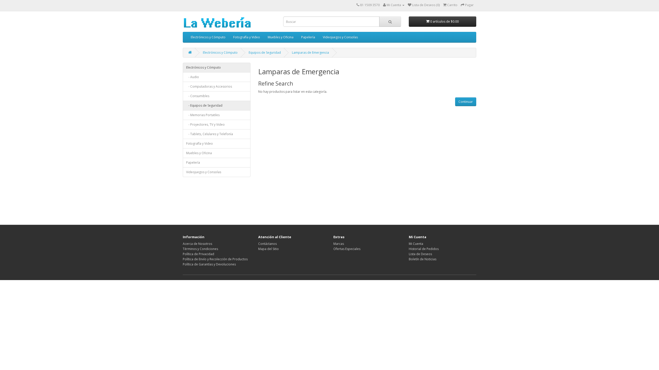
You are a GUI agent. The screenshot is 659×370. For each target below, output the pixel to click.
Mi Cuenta (416, 244)
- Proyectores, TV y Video (205, 124)
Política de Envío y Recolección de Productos (215, 259)
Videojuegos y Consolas (340, 37)
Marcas (338, 244)
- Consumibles (197, 96)
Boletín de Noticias (422, 259)
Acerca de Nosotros (197, 244)
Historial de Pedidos (424, 249)
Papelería (308, 37)
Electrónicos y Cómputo (208, 37)
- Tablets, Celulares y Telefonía (209, 134)
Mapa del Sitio (268, 249)
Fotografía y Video (246, 37)
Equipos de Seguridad (265, 52)
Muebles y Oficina (280, 37)
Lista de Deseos (420, 254)
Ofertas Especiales (346, 249)
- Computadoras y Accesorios (209, 86)
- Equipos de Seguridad (204, 105)
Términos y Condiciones (200, 249)
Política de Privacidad (198, 254)
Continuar (465, 101)
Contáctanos (267, 244)
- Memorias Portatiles (203, 115)
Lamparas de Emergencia (310, 52)
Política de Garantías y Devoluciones (209, 264)
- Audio (192, 77)
